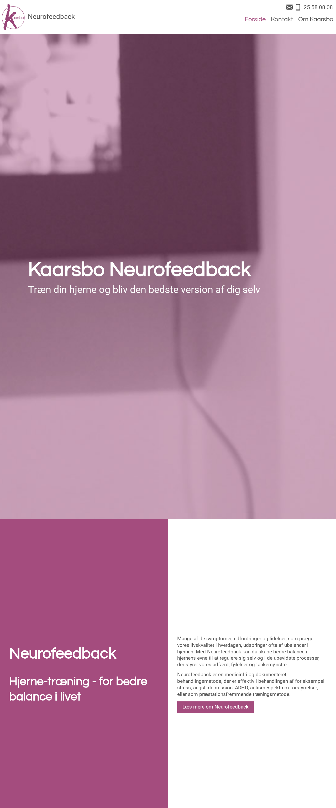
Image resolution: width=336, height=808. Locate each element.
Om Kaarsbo (315, 19)
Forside (255, 19)
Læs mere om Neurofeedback (215, 707)
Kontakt (282, 19)
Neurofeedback (51, 16)
